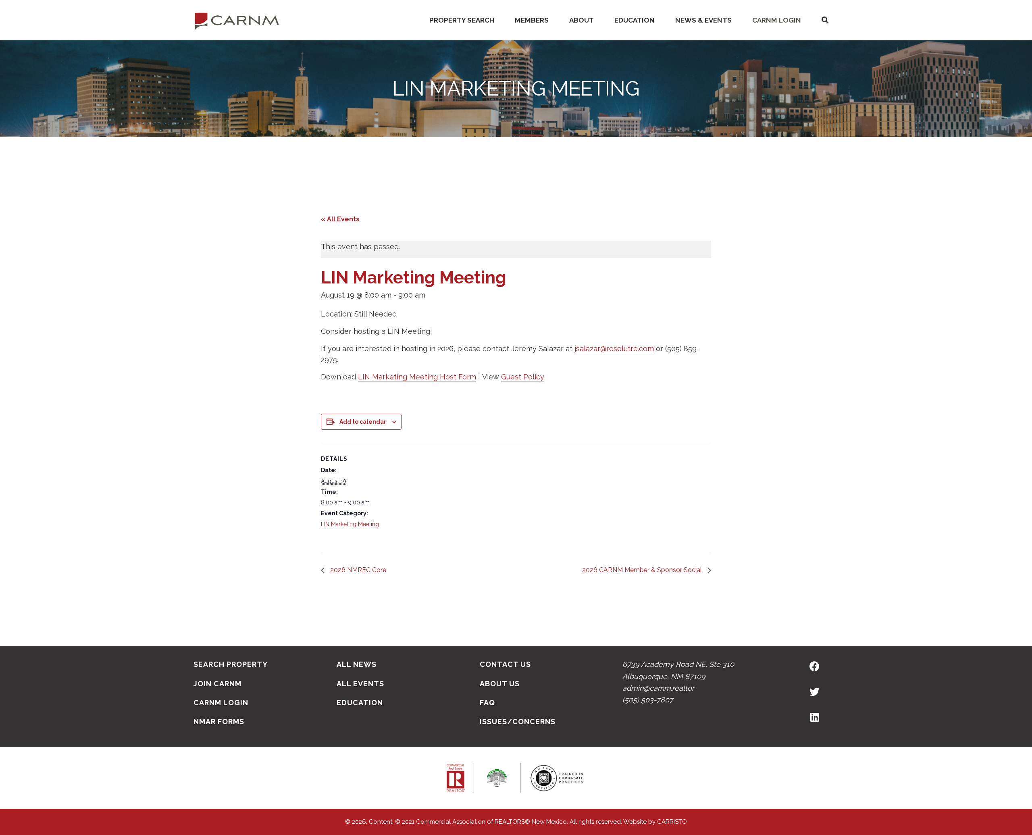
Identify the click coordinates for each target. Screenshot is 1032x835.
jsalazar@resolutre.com (614, 348)
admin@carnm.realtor (658, 688)
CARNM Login (776, 20)
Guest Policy (522, 377)
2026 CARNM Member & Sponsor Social (642, 570)
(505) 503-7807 (647, 699)
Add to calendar (362, 422)
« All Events (340, 219)
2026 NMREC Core (357, 570)
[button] (824, 20)
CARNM (237, 20)
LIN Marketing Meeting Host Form (417, 377)
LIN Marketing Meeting (350, 524)
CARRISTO (672, 821)
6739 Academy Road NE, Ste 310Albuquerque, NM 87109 (678, 670)
